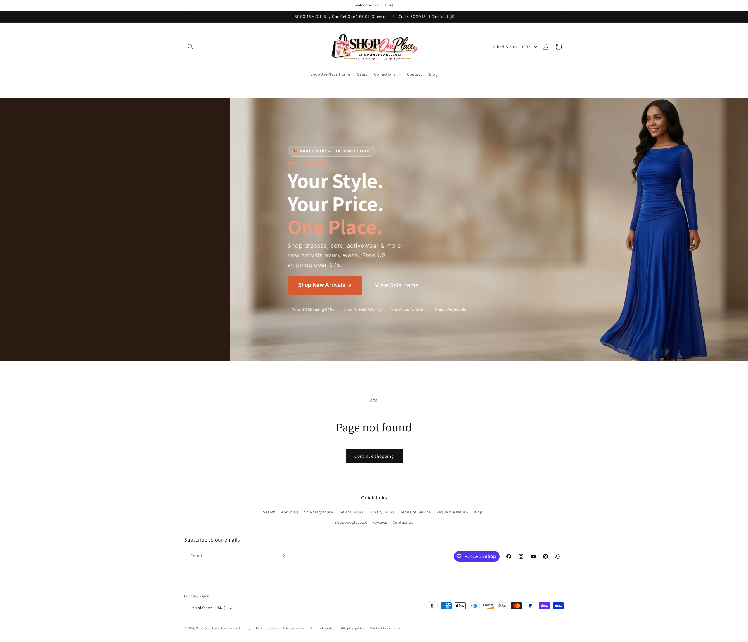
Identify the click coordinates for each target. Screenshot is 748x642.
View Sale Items (396, 285)
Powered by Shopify (235, 629)
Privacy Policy (382, 511)
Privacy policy (293, 628)
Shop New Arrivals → (325, 285)
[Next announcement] (561, 16)
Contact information (386, 628)
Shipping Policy (318, 511)
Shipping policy (352, 628)
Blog (478, 511)
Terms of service (322, 628)
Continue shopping (374, 456)
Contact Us (403, 522)
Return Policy (351, 511)
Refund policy (266, 628)
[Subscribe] (282, 556)
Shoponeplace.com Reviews (361, 522)
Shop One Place (208, 629)
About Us (290, 511)
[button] (190, 46)
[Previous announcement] (186, 16)
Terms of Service (415, 511)
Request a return (452, 511)
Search (269, 511)
